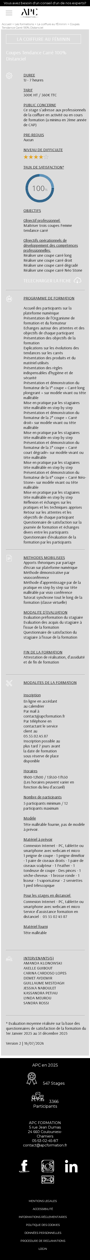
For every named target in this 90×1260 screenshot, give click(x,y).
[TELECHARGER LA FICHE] (76, 282)
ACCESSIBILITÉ (43, 1209)
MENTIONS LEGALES (43, 1201)
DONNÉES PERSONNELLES (42, 1233)
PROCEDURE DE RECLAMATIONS (42, 1241)
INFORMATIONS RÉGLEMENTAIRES (43, 1217)
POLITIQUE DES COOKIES (43, 1225)
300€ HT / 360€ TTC (40, 92)
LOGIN (42, 1249)
